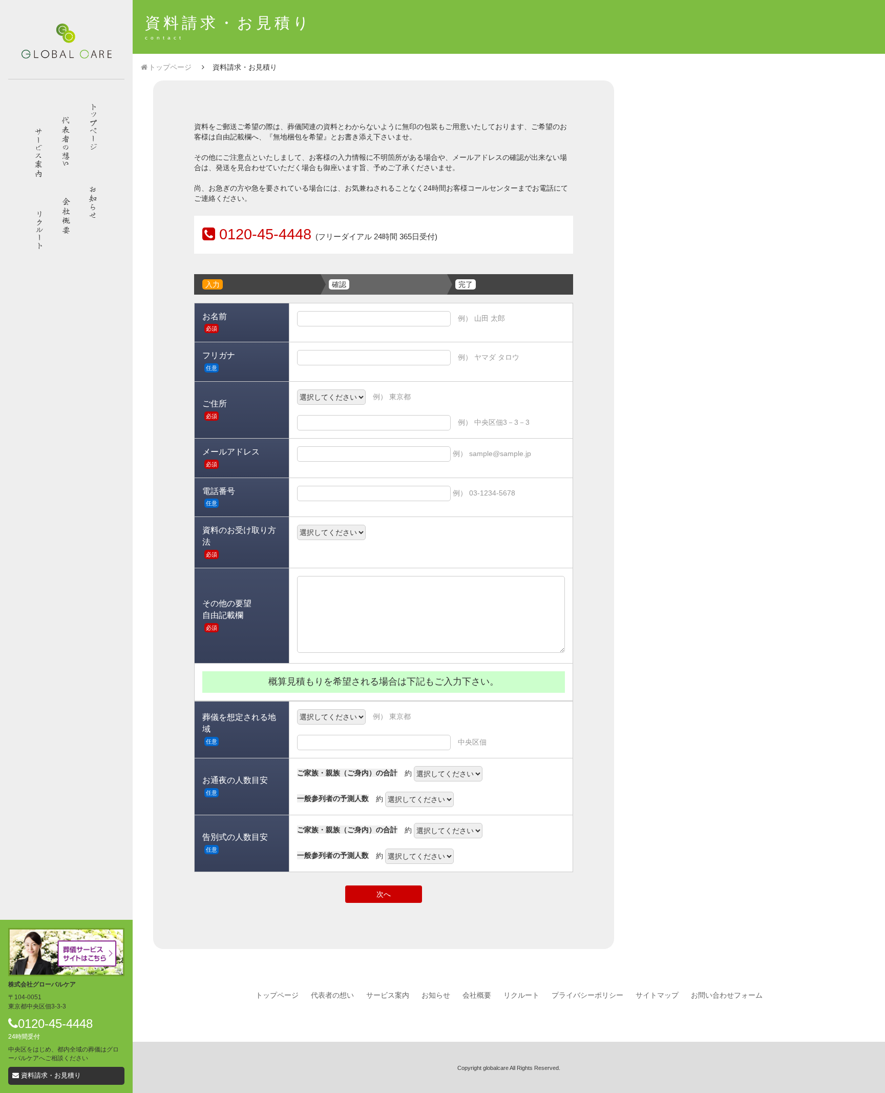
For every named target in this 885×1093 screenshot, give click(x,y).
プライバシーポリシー (587, 995)
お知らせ (436, 995)
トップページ (170, 67)
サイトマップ (657, 995)
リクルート (521, 995)
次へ (383, 894)
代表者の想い (332, 995)
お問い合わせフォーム (727, 995)
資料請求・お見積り (50, 1075)
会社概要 (476, 995)
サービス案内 (387, 995)
